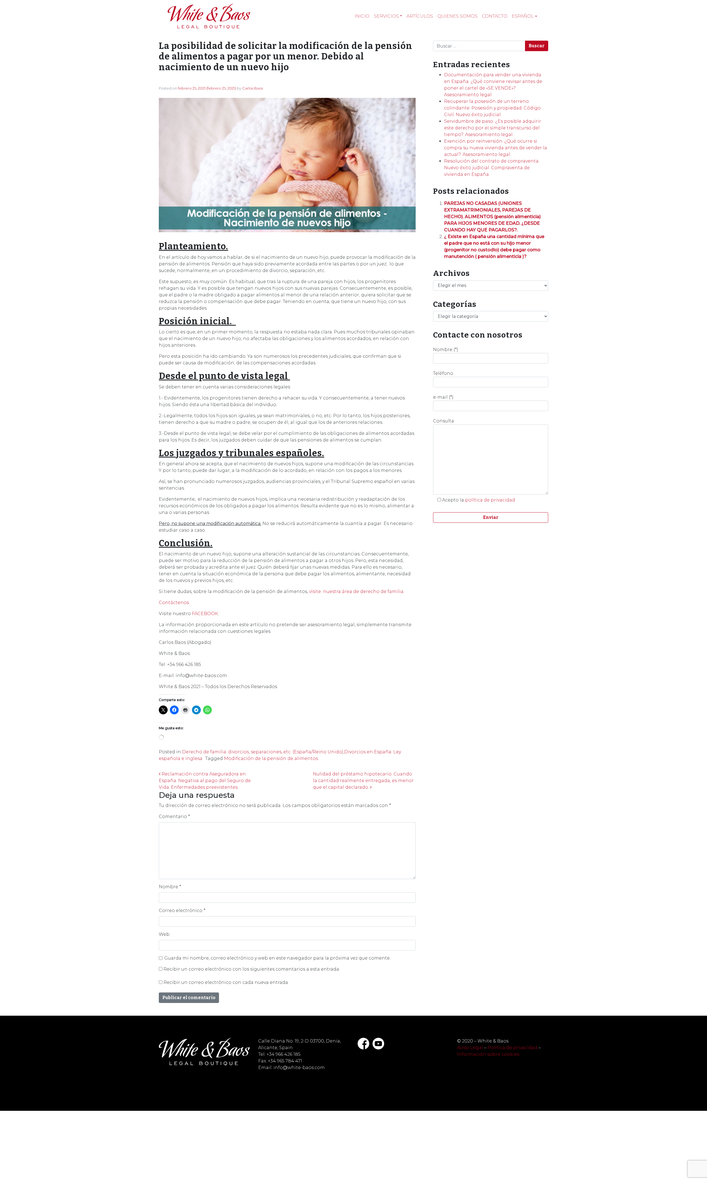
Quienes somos (457, 16)
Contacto (494, 16)
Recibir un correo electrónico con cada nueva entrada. (226, 982)
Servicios (386, 16)
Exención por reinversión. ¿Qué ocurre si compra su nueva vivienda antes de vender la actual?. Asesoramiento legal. (495, 148)
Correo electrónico (182, 910)
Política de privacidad (512, 1047)
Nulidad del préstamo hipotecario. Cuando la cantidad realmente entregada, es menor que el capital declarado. (363, 780)
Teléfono (443, 373)
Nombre (170, 886)
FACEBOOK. (205, 613)
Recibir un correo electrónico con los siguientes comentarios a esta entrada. (251, 969)
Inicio (362, 16)
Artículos (420, 16)
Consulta (443, 421)
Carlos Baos (252, 88)
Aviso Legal (470, 1047)
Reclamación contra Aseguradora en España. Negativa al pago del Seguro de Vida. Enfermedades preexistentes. (205, 780)
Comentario (174, 816)
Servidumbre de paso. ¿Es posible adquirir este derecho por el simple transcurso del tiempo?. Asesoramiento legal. (492, 128)
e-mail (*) (443, 397)
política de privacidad (490, 500)
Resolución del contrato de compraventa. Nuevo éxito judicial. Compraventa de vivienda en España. (491, 167)
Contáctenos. (174, 602)
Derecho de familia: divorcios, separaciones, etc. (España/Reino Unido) (262, 751)
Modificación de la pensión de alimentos (271, 758)
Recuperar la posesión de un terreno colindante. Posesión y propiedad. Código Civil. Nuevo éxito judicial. (492, 108)
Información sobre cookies (488, 1054)
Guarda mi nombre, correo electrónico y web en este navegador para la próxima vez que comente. (277, 958)
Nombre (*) (445, 349)
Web (164, 934)
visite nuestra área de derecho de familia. (356, 591)
